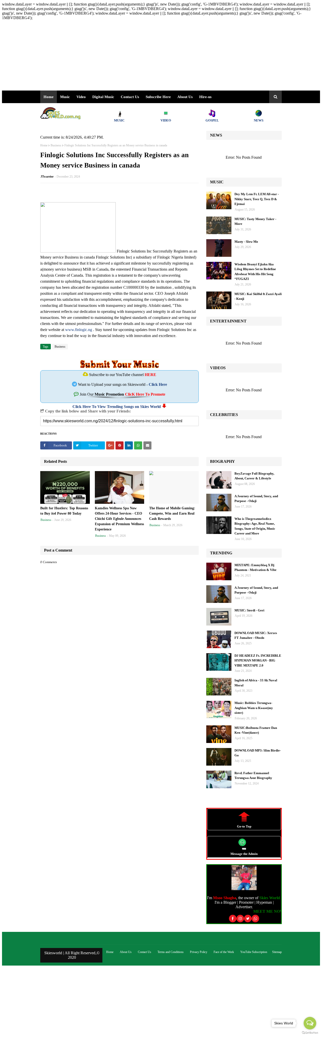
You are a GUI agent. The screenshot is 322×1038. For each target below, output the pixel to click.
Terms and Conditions (170, 952)
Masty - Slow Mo (246, 241)
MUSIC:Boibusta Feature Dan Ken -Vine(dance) (255, 730)
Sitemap (277, 952)
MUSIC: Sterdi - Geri (249, 610)
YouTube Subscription (253, 952)
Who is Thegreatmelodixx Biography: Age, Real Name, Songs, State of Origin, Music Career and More (254, 526)
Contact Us (144, 952)
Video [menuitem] (81, 97)
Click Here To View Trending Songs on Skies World (116, 406)
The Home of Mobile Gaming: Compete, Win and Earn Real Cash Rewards (172, 513)
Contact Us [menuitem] (130, 97)
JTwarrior (47, 176)
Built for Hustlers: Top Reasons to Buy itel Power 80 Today (64, 510)
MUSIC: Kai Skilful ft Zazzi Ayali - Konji (258, 296)
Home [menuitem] (49, 97)
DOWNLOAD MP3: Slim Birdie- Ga (257, 753)
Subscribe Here (158, 97)
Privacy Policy (198, 952)
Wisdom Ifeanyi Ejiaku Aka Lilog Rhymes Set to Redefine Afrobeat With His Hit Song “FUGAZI (255, 271)
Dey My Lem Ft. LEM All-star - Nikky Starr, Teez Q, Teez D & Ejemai (256, 199)
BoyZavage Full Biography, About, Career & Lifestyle (254, 476)
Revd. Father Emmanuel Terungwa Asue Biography (253, 775)
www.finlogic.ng (78, 329)
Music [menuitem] (65, 97)
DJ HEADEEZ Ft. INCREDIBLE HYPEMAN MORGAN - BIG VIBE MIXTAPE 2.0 (257, 660)
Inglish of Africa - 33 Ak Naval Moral (255, 682)
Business (56, 145)
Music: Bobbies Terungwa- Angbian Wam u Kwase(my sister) (253, 708)
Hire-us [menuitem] (205, 97)
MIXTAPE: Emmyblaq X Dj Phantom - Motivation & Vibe (255, 567)
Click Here (158, 384)
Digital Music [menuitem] (103, 97)
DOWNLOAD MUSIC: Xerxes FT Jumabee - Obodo (255, 635)
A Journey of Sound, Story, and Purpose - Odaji (256, 498)
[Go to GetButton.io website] (310, 1032)
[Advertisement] (153, 55)
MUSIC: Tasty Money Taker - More (255, 221)
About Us (185, 97)
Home (44, 145)
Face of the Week (224, 952)
